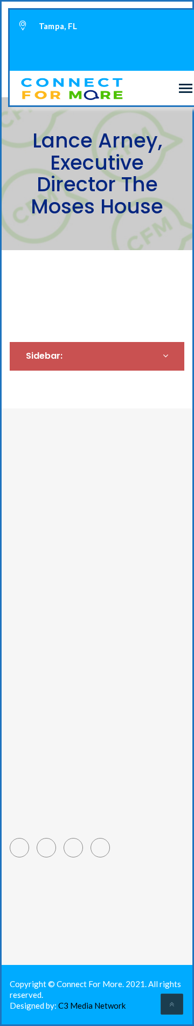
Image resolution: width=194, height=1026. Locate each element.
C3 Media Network (92, 1005)
